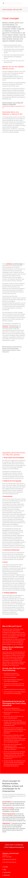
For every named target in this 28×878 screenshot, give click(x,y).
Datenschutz (7, 872)
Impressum (6, 875)
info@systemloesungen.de (16, 847)
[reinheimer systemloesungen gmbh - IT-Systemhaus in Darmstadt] (12, 3)
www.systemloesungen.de (9, 862)
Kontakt (5, 867)
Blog (4, 869)
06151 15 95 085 (15, 845)
